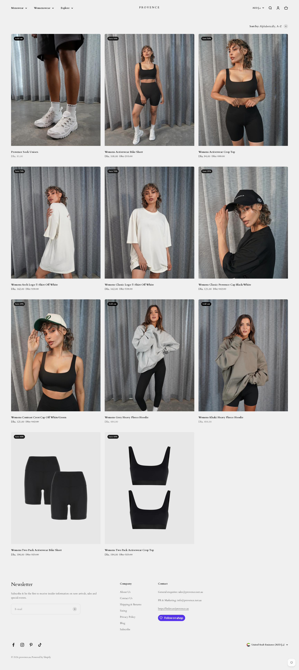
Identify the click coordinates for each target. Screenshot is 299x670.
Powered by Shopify (41, 657)
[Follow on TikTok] (40, 644)
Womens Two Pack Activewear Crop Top (129, 550)
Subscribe (125, 629)
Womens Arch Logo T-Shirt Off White (34, 284)
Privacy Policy (127, 617)
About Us (125, 592)
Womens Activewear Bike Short (124, 152)
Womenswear (42, 8)
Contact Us (126, 598)
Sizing (123, 610)
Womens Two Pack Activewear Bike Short (36, 550)
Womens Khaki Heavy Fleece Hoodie (220, 417)
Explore (65, 8)
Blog (122, 623)
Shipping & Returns (130, 604)
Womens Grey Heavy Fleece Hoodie (126, 417)
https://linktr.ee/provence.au (173, 608)
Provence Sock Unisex (24, 152)
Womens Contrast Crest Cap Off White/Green (38, 417)
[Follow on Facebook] (13, 644)
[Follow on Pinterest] (31, 644)
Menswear (17, 8)
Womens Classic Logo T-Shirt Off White (129, 284)
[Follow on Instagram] (22, 644)
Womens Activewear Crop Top (216, 152)
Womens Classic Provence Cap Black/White (224, 284)
